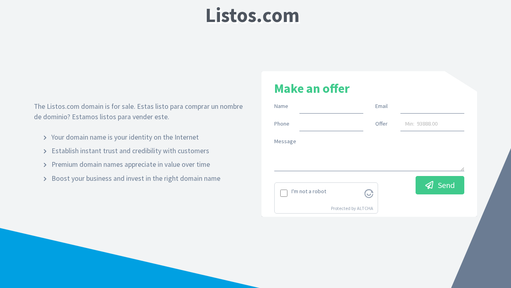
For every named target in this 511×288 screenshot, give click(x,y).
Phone (281, 123)
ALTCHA (365, 208)
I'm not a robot (308, 191)
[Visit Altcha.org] (368, 193)
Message (285, 141)
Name (281, 106)
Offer (381, 123)
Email (381, 106)
